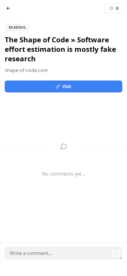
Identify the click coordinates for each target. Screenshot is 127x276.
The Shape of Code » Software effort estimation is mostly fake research (54, 32)
